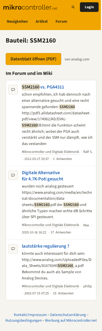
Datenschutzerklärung (68, 314)
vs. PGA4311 (43, 87)
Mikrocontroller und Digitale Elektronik (50, 151)
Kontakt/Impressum (30, 314)
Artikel (42, 21)
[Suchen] (73, 7)
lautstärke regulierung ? (45, 246)
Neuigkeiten (17, 21)
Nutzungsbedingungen (23, 320)
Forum (61, 21)
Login (89, 7)
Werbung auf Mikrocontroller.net (71, 320)
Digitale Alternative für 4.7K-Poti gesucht (42, 175)
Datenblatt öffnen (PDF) (33, 59)
